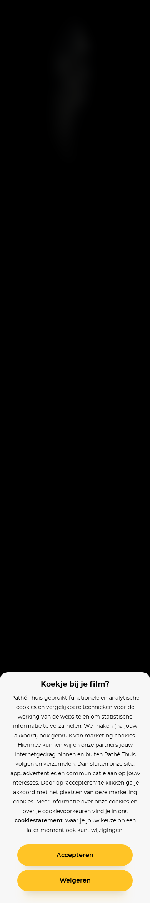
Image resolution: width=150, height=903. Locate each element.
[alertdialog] (75, 451)
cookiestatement (39, 821)
